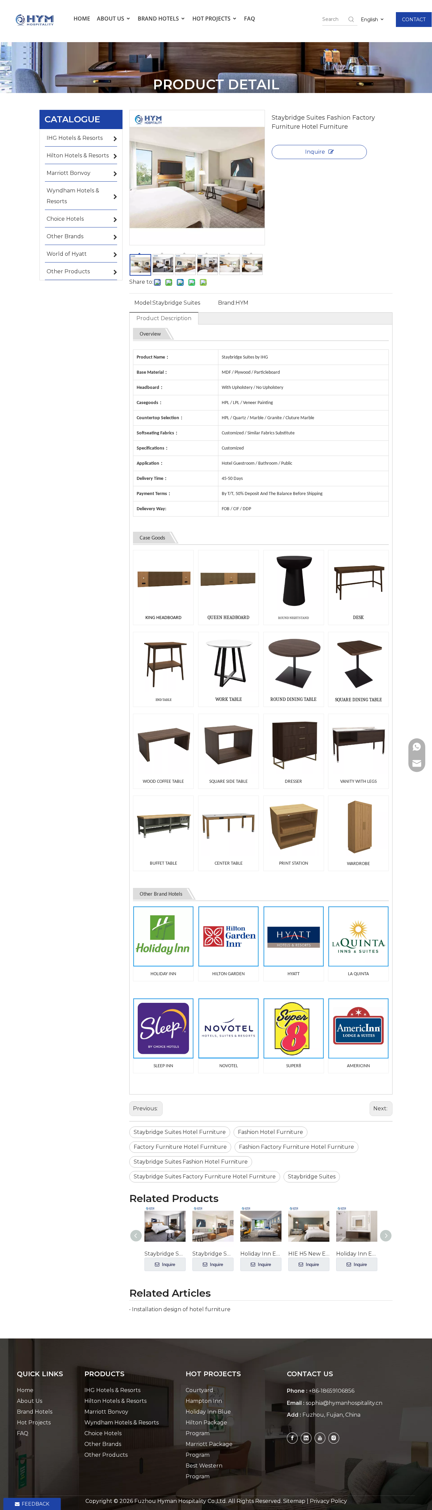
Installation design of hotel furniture (181, 1309)
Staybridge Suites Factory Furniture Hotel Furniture (205, 1176)
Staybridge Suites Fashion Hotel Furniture (191, 1162)
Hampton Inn (204, 1401)
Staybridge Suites (311, 1176)
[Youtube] (320, 1438)
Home (25, 1390)
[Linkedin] (306, 1438)
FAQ (249, 18)
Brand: (227, 303)
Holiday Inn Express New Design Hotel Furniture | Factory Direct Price (260, 1254)
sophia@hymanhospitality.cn (344, 1403)
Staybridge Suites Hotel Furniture (180, 1132)
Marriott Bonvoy (106, 1412)
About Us (29, 1401)
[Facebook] (292, 1438)
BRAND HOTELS (159, 18)
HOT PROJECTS (212, 18)
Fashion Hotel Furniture (270, 1132)
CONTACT (414, 20)
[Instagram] (333, 1438)
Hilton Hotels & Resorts (115, 1401)
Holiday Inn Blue (208, 1412)
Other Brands (102, 1444)
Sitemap (294, 1501)
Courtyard (199, 1390)
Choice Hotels (103, 1433)
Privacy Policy (328, 1501)
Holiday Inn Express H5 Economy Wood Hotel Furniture (356, 1254)
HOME (82, 18)
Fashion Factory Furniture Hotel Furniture (296, 1147)
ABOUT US (111, 18)
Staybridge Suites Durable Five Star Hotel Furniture (213, 1254)
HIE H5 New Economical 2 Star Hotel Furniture (308, 1254)
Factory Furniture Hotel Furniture (180, 1147)
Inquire (315, 152)
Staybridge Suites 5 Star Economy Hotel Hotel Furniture (165, 1254)
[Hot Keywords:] (351, 19)
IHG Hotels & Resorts (112, 1390)
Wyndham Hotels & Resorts (121, 1422)
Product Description (163, 318)
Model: (143, 303)
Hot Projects (34, 1422)
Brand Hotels (34, 1412)
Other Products (106, 1455)
